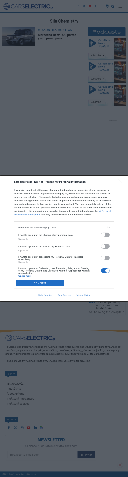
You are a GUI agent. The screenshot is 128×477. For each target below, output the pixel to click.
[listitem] (64, 227)
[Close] (121, 182)
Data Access (64, 295)
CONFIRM (40, 283)
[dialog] (64, 238)
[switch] (105, 235)
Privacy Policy (83, 295)
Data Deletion (45, 295)
